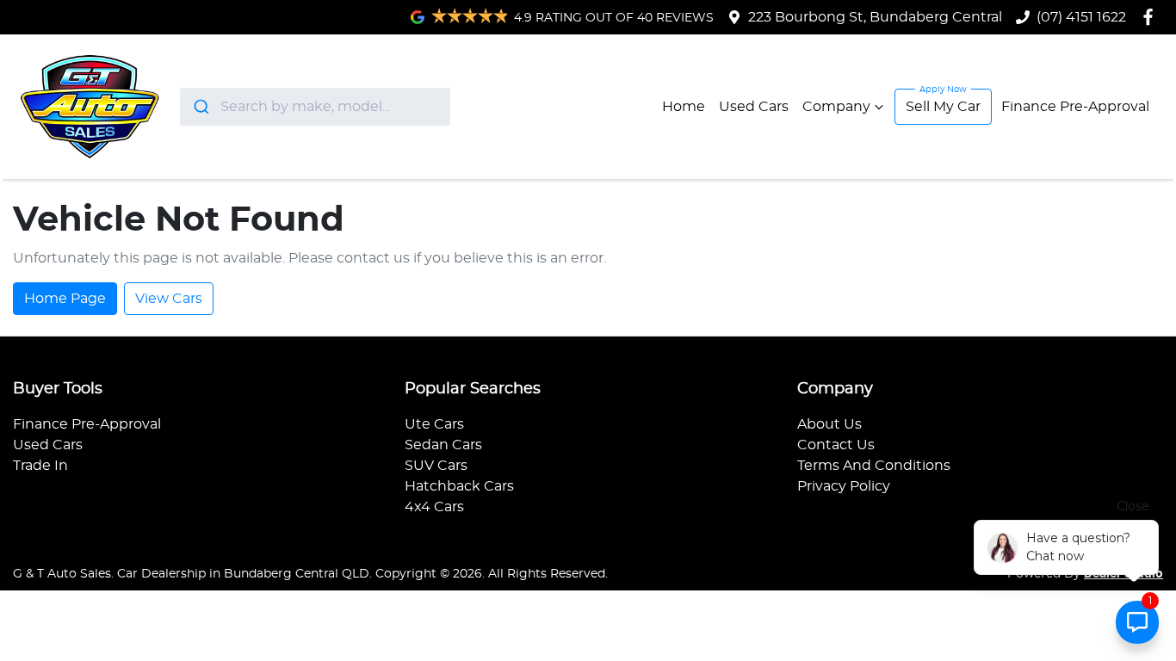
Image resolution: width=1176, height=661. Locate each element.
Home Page (65, 299)
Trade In (40, 466)
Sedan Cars (443, 445)
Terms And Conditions (873, 466)
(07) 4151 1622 (1081, 17)
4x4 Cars (434, 507)
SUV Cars (436, 466)
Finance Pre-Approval (1075, 107)
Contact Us (836, 445)
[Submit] (200, 107)
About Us (829, 424)
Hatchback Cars (459, 486)
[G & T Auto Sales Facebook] (1151, 17)
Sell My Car (943, 107)
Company (836, 107)
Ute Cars (434, 424)
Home (683, 107)
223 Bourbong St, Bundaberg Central (875, 17)
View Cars (168, 299)
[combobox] (315, 107)
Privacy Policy (843, 486)
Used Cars (754, 107)
